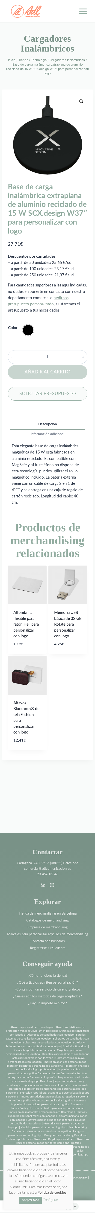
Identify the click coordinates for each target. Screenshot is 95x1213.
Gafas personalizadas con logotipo (32, 1058)
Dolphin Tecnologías (74, 1178)
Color (13, 328)
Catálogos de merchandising (47, 920)
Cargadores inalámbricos (47, 43)
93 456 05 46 (47, 874)
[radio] (28, 330)
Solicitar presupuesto (47, 393)
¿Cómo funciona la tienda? (48, 975)
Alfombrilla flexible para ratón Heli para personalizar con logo (26, 624)
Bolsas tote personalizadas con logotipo (47, 1042)
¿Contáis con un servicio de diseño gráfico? (47, 989)
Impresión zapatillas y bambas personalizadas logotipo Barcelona (47, 1100)
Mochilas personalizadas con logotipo (43, 1127)
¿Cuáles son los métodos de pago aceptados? (47, 996)
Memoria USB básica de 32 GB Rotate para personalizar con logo (68, 624)
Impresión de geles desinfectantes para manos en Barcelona (47, 1108)
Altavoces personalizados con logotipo (50, 1034)
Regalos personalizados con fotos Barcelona (42, 1142)
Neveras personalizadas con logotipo (49, 1131)
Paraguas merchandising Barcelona (65, 1135)
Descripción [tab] (47, 424)
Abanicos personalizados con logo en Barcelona (39, 1027)
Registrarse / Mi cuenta (47, 948)
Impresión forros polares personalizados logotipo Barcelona (47, 1104)
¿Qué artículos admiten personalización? (47, 982)
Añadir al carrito (47, 372)
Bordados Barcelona (75, 1046)
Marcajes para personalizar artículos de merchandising (47, 934)
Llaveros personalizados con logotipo (50, 1119)
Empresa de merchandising (47, 927)
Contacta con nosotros (47, 941)
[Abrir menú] (82, 11)
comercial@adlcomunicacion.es (47, 868)
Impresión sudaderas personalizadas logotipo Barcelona (54, 1096)
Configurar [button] (50, 1200)
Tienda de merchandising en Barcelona (48, 913)
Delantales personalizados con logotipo (65, 1054)
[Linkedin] (43, 885)
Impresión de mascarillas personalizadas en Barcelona (41, 1112)
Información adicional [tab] (47, 434)
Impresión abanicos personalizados (65, 1061)
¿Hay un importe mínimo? (47, 1003)
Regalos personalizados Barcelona (68, 1139)
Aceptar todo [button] (30, 1200)
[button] (81, 101)
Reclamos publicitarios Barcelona (26, 1139)
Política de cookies (52, 1192)
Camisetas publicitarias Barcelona (34, 1050)
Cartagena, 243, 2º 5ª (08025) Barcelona (47, 863)
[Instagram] (52, 885)
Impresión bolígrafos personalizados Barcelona (34, 1065)
